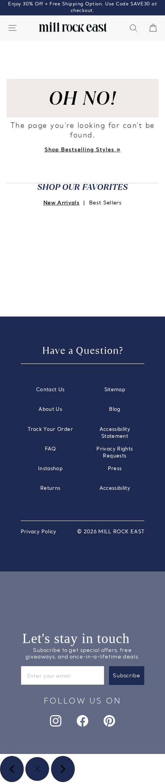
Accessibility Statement (114, 433)
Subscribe (126, 675)
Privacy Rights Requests (114, 452)
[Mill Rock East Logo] (72, 27)
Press (115, 469)
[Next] (63, 769)
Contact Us (50, 390)
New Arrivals (61, 203)
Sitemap (114, 390)
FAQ (50, 449)
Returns (50, 488)
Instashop (50, 469)
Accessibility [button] (114, 488)
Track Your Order (50, 429)
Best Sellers (105, 203)
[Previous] (12, 769)
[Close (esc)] (37, 769)
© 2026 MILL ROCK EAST (110, 532)
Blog (114, 409)
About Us (50, 409)
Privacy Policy (38, 532)
